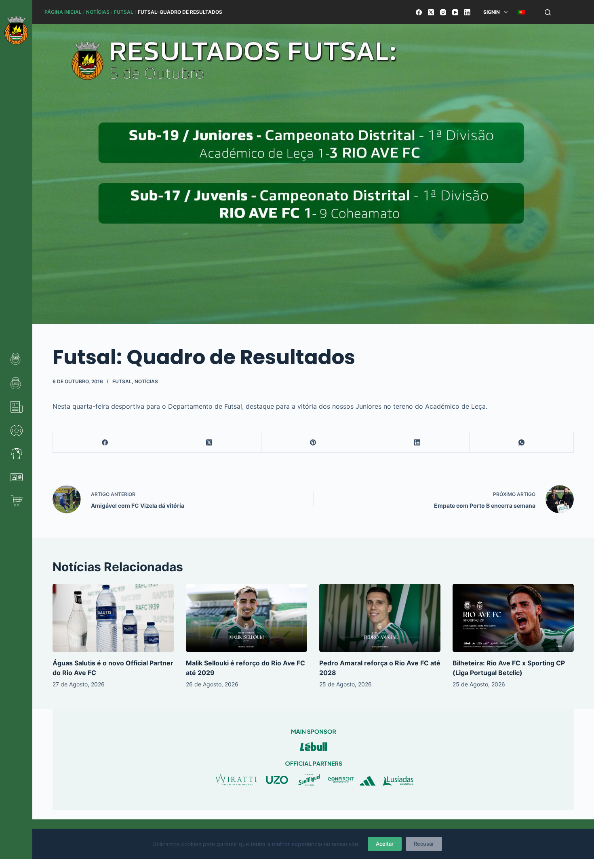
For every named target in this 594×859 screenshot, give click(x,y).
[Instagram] (443, 12)
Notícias (98, 12)
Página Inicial (63, 12)
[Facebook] (419, 12)
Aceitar (385, 843)
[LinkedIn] (467, 12)
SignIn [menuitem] (491, 12)
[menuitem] (521, 12)
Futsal (123, 12)
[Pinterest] (313, 442)
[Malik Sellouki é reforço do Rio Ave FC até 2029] (246, 618)
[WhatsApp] (522, 442)
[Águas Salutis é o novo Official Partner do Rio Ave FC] (113, 618)
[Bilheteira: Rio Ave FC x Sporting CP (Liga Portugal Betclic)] (513, 618)
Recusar (424, 843)
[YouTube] (455, 12)
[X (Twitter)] (431, 12)
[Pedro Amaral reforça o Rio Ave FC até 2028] (379, 618)
